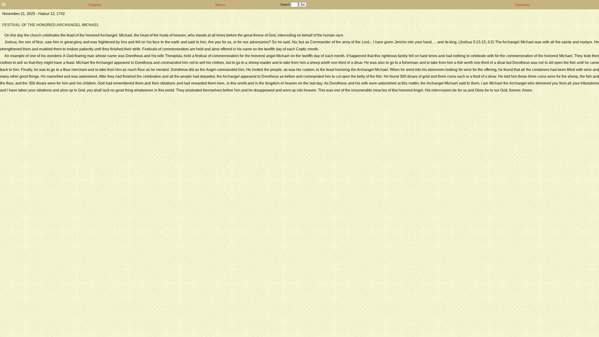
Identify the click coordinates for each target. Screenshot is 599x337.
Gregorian (94, 5)
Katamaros (522, 5)
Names (220, 5)
